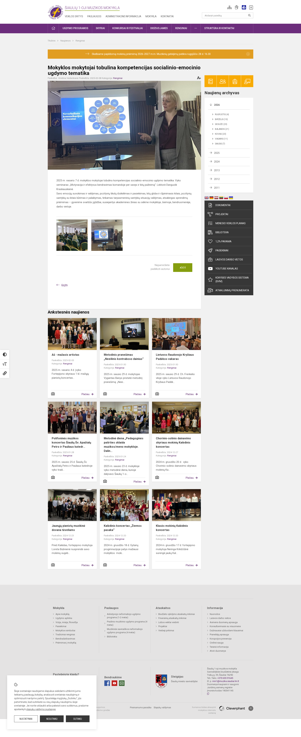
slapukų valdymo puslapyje (41, 709)
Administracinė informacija (123, 16)
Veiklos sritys (74, 16)
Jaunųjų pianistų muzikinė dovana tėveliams (68, 528)
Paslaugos (94, 16)
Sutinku (77, 718)
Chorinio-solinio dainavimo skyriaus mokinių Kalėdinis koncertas (173, 442)
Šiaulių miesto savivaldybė (184, 681)
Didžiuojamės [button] (159, 28)
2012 (217, 179)
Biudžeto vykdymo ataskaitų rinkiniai (176, 614)
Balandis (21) (222, 129)
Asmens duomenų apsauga (224, 622)
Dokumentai (222, 205)
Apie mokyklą (62, 614)
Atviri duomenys (218, 651)
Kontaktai (167, 16)
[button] (229, 7)
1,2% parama (223, 241)
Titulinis (52, 40)
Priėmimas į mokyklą (66, 642)
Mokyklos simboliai (65, 630)
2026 (217, 104)
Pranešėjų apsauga (219, 634)
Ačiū (183, 267)
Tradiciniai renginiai (65, 634)
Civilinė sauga (216, 642)
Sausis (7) (220, 143)
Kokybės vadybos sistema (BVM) (232, 279)
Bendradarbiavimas (65, 638)
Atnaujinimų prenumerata (232, 290)
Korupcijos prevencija (220, 638)
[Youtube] (114, 683)
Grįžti (64, 285)
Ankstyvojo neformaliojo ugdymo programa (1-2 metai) (124, 616)
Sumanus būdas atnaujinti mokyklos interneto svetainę (204, 710)
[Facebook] (107, 683)
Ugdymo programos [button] (75, 28)
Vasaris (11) (221, 139)
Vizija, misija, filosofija (67, 622)
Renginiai (80, 40)
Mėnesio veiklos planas (230, 223)
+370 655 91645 (225, 678)
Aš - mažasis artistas (65, 354)
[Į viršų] (250, 708)
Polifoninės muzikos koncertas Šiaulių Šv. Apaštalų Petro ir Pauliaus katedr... (71, 442)
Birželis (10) (221, 119)
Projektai (221, 214)
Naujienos (65, 40)
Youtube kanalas (226, 268)
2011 (217, 187)
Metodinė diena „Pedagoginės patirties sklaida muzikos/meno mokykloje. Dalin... (123, 445)
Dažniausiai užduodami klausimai (226, 630)
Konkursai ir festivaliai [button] (127, 28)
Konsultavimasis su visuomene (225, 626)
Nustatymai (26, 718)
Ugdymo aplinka (64, 618)
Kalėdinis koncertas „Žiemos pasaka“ (123, 528)
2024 (217, 161)
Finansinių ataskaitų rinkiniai (172, 618)
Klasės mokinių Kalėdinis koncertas (172, 528)
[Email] (122, 683)
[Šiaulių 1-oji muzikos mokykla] (56, 11)
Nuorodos (215, 614)
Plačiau (86, 394)
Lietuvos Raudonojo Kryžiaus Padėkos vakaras (175, 357)
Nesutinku (51, 718)
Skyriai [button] (100, 28)
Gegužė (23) (221, 124)
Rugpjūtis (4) (222, 114)
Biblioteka (222, 232)
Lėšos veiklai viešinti (168, 622)
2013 (217, 170)
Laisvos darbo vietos (229, 259)
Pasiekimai (221, 250)
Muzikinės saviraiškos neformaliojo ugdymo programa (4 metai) (125, 631)
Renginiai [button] (181, 28)
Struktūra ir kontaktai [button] (219, 28)
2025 (217, 153)
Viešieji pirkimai (166, 630)
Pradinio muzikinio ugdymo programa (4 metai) (127, 623)
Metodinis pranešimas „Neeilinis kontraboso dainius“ (124, 357)
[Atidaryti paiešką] (249, 15)
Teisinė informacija (219, 647)
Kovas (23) (220, 134)
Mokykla (151, 16)
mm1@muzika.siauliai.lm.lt (225, 681)
